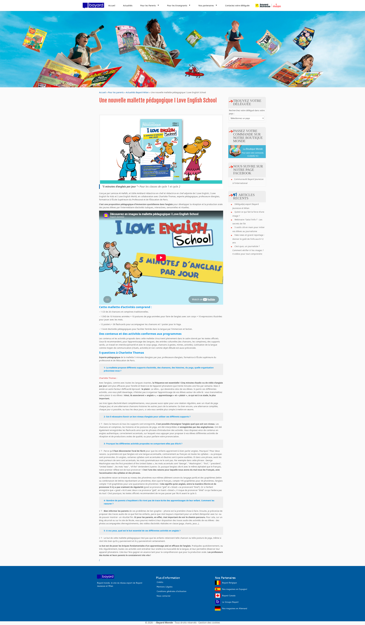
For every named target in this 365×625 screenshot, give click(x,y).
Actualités (127, 5)
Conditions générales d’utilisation (171, 591)
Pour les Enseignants (178, 5)
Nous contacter (164, 595)
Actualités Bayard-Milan (137, 92)
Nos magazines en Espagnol (234, 589)
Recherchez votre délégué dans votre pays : (247, 112)
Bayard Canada (228, 595)
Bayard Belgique (229, 582)
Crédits (160, 582)
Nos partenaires (207, 5)
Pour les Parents (149, 5)
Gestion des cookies (209, 622)
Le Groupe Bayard (230, 602)
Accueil (111, 5)
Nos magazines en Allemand (234, 608)
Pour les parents (116, 92)
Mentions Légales (165, 586)
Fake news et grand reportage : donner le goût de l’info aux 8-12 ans (248, 239)
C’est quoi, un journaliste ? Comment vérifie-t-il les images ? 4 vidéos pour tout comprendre (248, 250)
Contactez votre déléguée (237, 5)
